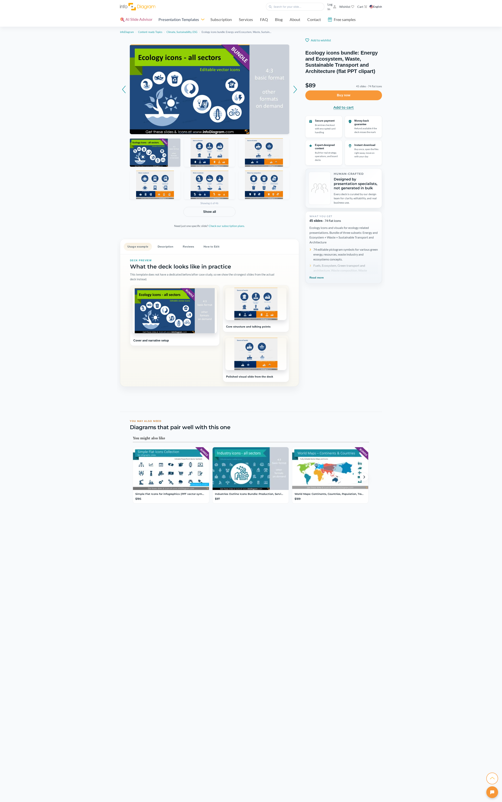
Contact (314, 19)
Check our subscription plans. (227, 226)
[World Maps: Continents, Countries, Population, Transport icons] (330, 468)
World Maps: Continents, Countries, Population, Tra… (329, 493)
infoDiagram (127, 32)
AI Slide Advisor (139, 19)
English (377, 6)
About (295, 19)
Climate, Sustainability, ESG (181, 32)
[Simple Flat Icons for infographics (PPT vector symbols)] (171, 468)
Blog (279, 19)
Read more (316, 277)
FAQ (264, 19)
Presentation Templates (178, 19)
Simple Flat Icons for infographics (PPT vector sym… (169, 493)
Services (246, 19)
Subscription (221, 19)
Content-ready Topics (150, 32)
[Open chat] (492, 792)
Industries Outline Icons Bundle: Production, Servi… (249, 493)
